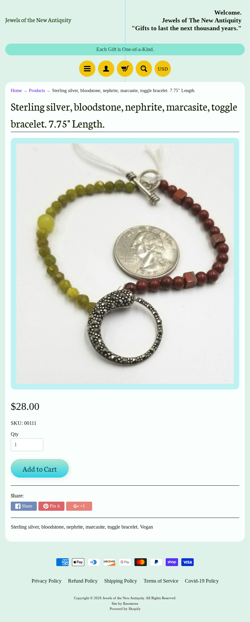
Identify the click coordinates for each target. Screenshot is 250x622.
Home (16, 90)
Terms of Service (161, 581)
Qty (15, 434)
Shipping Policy (120, 581)
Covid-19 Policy (202, 581)
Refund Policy (83, 581)
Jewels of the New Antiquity (38, 19)
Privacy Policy (47, 581)
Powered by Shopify (125, 609)
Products (37, 90)
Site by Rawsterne (125, 603)
